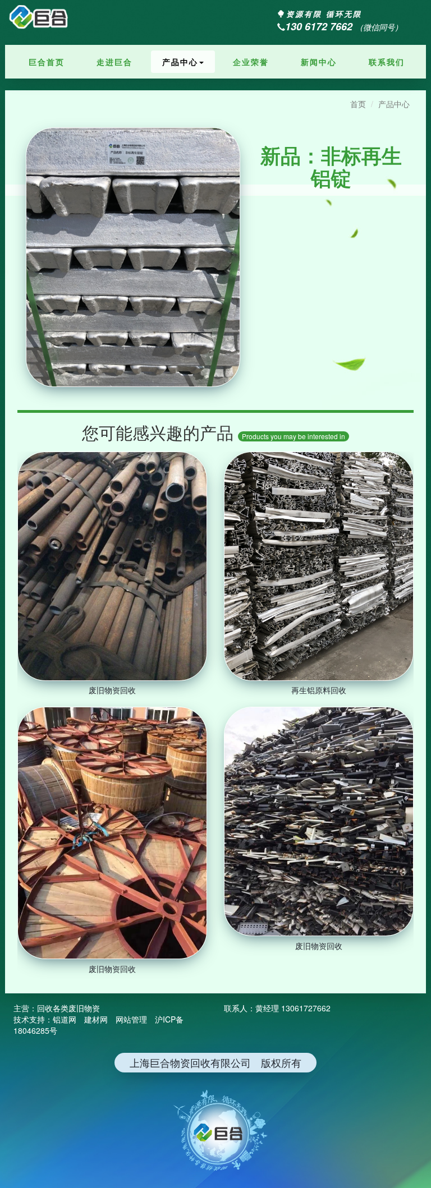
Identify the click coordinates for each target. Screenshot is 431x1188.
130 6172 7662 (318, 26)
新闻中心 (319, 61)
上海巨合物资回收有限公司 (44, 18)
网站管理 (131, 1019)
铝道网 (64, 1019)
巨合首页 (47, 61)
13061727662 (306, 1008)
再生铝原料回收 (318, 690)
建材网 (96, 1019)
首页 (358, 103)
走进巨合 (114, 61)
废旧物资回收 (112, 690)
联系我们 (387, 61)
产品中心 (180, 61)
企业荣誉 (251, 61)
